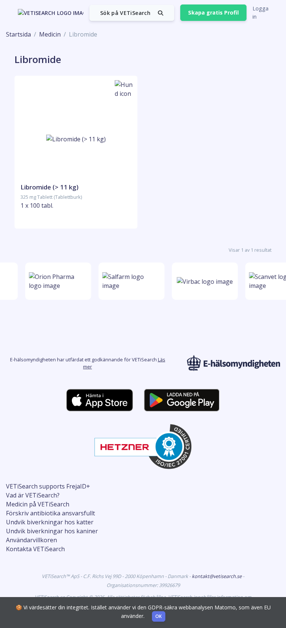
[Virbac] (203, 281)
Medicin (50, 34)
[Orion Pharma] (57, 281)
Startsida (18, 34)
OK (158, 616)
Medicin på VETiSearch (37, 504)
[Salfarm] (130, 281)
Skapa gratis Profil (213, 12)
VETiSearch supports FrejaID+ (48, 486)
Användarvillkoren (31, 540)
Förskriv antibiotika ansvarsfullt (50, 513)
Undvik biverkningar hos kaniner (52, 531)
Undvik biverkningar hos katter (49, 522)
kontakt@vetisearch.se (217, 576)
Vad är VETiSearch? (33, 495)
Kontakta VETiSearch (35, 549)
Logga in (260, 12)
